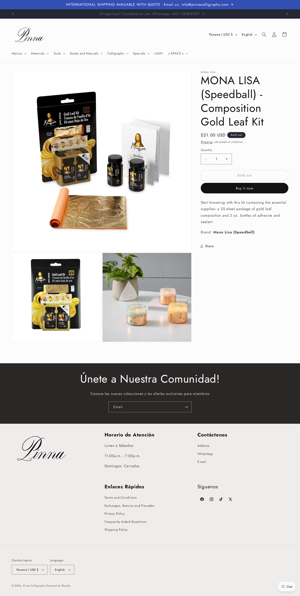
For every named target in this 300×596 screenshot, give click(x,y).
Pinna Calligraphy (34, 585)
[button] (18, 53)
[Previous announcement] (13, 13)
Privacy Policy (115, 513)
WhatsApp (205, 453)
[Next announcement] (287, 13)
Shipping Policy (116, 529)
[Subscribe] (186, 407)
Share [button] (209, 246)
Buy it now (245, 188)
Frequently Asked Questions (125, 521)
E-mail (201, 461)
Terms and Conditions (121, 497)
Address (203, 445)
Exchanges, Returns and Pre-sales (129, 505)
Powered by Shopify (58, 585)
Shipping (207, 142)
